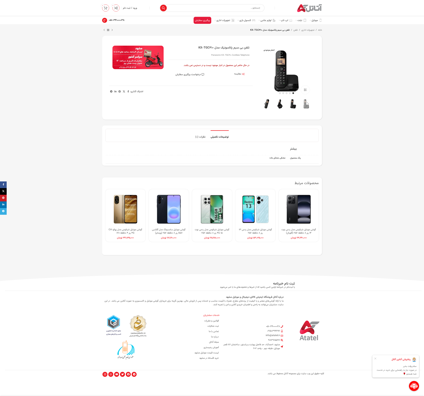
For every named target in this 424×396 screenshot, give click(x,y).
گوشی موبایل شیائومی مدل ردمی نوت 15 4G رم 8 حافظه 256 (212, 231)
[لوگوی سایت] (309, 8)
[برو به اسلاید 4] (283, 93)
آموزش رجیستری (211, 347)
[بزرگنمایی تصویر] (305, 90)
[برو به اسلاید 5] (280, 93)
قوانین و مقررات (211, 321)
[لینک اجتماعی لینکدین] (115, 91)
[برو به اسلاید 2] (290, 93)
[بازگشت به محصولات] (108, 30)
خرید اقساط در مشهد (209, 358)
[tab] (220, 135)
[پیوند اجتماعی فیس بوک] (128, 91)
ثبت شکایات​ (213, 326)
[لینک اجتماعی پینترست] (119, 91)
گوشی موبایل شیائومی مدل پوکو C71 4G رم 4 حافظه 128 (125, 231)
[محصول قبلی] (112, 30)
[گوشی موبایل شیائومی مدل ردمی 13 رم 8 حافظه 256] (255, 209)
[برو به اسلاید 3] (286, 93)
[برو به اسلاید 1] (293, 93)
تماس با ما (214, 331)
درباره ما (215, 337)
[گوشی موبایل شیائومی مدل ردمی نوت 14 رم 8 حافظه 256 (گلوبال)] (298, 209)
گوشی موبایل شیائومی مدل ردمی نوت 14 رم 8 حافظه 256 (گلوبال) (298, 231)
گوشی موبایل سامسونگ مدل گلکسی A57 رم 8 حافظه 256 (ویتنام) (168, 231)
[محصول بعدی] (104, 30)
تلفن (295, 30)
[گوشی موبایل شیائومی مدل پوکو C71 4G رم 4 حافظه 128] (125, 209)
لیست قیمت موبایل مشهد (206, 353)
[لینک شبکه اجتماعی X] (124, 91)
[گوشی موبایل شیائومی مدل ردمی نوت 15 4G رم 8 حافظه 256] (212, 209)
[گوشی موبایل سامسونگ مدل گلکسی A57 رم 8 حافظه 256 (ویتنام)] (168, 209)
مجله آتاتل (214, 342)
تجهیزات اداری (307, 30)
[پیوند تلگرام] (111, 91)
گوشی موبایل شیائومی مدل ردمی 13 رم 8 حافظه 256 (255, 231)
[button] (308, 104)
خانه (320, 30)
